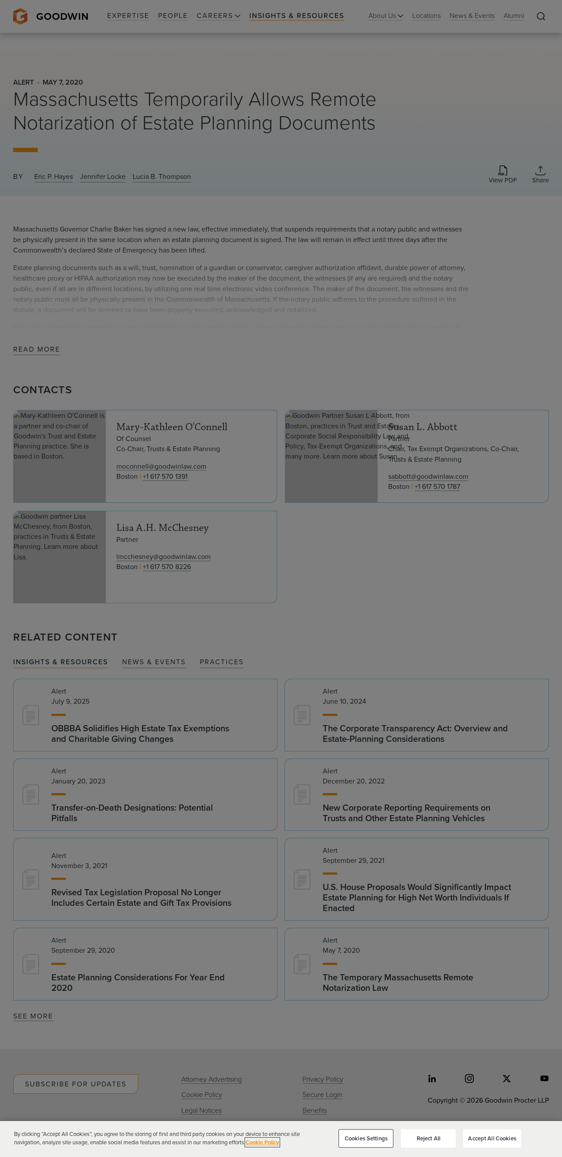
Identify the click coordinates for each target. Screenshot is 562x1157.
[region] (281, 1139)
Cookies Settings (366, 1138)
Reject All (428, 1138)
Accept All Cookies (492, 1138)
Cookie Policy (262, 1142)
